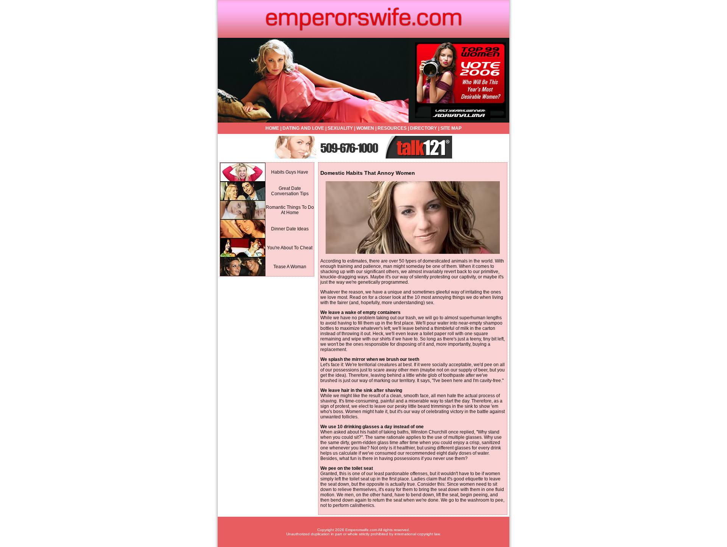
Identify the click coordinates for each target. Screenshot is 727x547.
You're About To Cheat (289, 247)
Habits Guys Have (289, 172)
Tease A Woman (289, 266)
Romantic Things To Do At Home (290, 210)
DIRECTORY (423, 128)
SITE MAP (451, 128)
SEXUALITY (340, 128)
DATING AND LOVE (303, 128)
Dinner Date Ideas (290, 229)
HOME (272, 128)
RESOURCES (392, 128)
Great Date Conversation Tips (290, 191)
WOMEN (365, 128)
